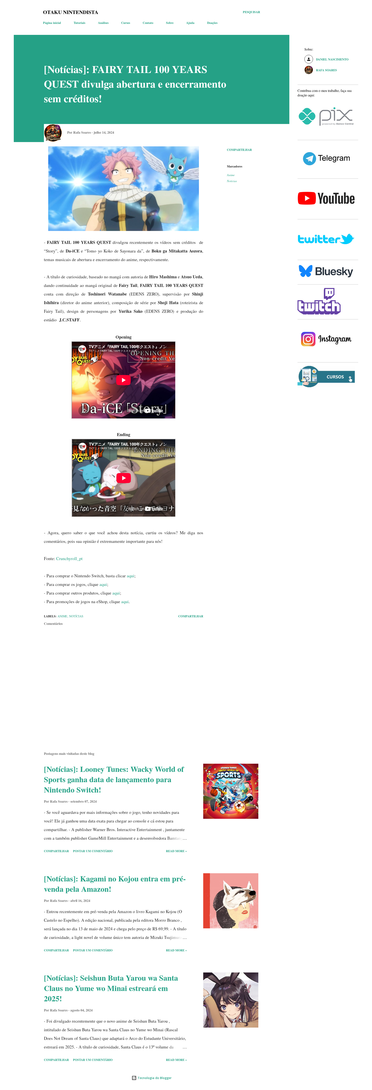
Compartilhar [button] (239, 149)
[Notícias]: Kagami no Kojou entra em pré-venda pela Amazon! (115, 883)
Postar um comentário (93, 851)
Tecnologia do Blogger (154, 1078)
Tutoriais (79, 22)
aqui (130, 576)
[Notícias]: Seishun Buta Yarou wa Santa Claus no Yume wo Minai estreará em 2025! (111, 988)
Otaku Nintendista (70, 12)
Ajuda (190, 22)
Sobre (170, 22)
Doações (212, 22)
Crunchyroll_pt (69, 558)
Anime (231, 175)
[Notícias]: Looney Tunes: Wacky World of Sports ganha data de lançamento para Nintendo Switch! (114, 779)
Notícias (232, 181)
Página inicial (52, 22)
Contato (148, 22)
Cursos (125, 22)
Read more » (176, 851)
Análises (103, 22)
